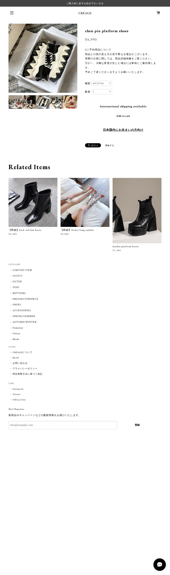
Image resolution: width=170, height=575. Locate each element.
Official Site (19, 399)
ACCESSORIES (22, 310)
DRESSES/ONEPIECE (25, 299)
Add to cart (123, 116)
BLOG (16, 357)
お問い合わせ (20, 363)
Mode (16, 339)
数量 (87, 91)
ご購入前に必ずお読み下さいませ (84, 3)
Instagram (18, 389)
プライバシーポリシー (25, 368)
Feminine (18, 327)
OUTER (17, 281)
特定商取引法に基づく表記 (27, 374)
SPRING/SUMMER (24, 316)
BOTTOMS (19, 293)
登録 (137, 424)
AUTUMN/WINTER (24, 322)
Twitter (17, 394)
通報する (109, 145)
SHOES (17, 304)
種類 (87, 83)
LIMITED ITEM (22, 270)
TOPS (16, 287)
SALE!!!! (18, 275)
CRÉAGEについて (22, 352)
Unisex (16, 333)
